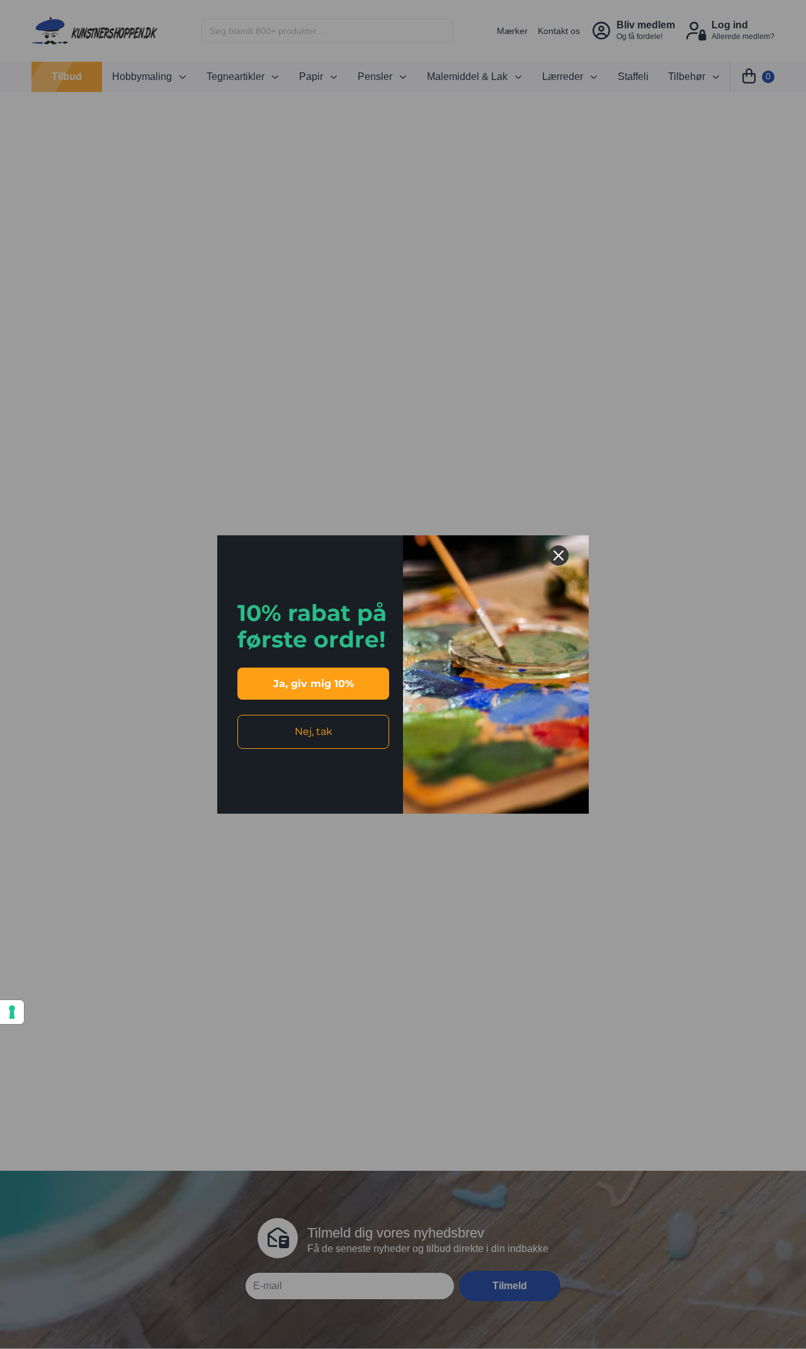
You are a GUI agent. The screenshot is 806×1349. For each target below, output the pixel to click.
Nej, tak (313, 731)
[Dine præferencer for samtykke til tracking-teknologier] (12, 1012)
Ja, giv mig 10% (313, 684)
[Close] (558, 555)
